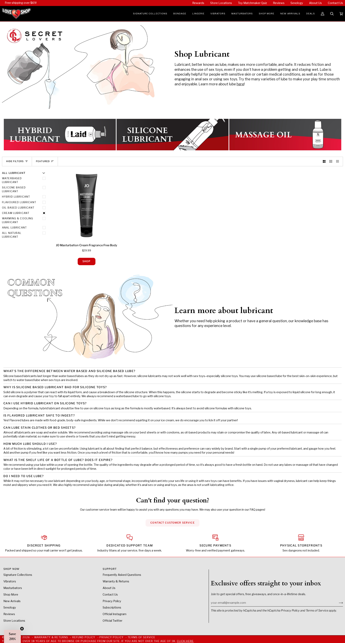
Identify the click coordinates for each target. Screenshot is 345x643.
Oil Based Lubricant (18, 207)
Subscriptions (112, 607)
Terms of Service (317, 610)
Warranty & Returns (116, 581)
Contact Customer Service (172, 522)
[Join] (337, 603)
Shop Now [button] (11, 568)
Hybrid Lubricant (16, 196)
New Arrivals (12, 601)
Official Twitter (112, 620)
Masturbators (12, 588)
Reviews (9, 614)
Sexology (9, 607)
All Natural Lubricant (12, 234)
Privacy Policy (290, 610)
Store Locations (14, 620)
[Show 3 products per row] (330, 161)
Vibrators (9, 581)
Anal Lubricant (14, 227)
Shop (86, 261)
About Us (109, 588)
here (240, 84)
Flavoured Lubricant (19, 202)
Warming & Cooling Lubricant (17, 220)
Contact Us (110, 594)
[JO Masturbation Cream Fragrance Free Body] (86, 205)
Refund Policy (83, 637)
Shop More (10, 594)
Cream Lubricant (15, 213)
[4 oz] (86, 205)
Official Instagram (114, 614)
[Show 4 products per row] (338, 161)
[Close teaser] (22, 629)
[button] (150, 14)
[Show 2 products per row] (324, 161)
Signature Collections (17, 575)
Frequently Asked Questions (122, 575)
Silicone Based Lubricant (14, 189)
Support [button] (110, 568)
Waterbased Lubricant (12, 180)
